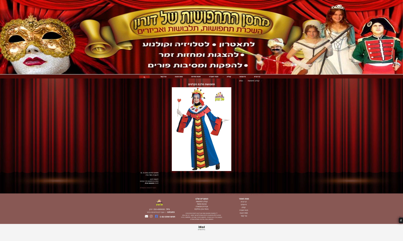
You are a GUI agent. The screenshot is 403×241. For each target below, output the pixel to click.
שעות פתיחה (196, 76)
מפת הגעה (179, 76)
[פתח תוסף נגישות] (401, 220)
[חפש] (144, 76)
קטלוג (229, 76)
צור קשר (163, 76)
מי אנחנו (242, 76)
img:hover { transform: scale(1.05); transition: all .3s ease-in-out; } (241, 194)
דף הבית (257, 76)
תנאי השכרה (213, 76)
